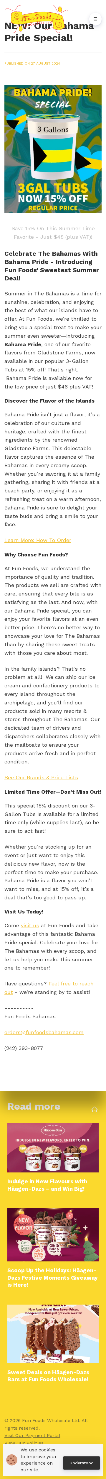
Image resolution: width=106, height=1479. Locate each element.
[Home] (37, 19)
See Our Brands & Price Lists (41, 777)
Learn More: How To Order (37, 540)
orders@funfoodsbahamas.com (44, 1032)
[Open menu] (95, 19)
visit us (30, 925)
